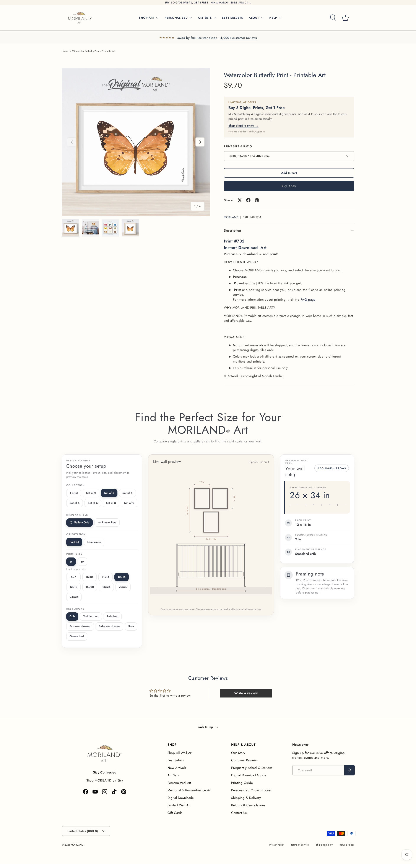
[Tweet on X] (239, 200)
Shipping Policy (324, 844)
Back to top (206, 727)
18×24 (106, 587)
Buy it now (288, 186)
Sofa (131, 626)
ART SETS (205, 18)
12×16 (121, 577)
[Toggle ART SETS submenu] (214, 17)
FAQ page (308, 299)
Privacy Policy (276, 844)
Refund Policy (347, 844)
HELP (273, 18)
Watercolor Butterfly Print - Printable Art (93, 51)
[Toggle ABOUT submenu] (262, 17)
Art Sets (173, 775)
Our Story (238, 752)
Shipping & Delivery (246, 797)
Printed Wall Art (179, 805)
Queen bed (77, 636)
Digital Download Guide (248, 775)
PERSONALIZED (176, 18)
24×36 (74, 597)
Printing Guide (242, 782)
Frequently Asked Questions (251, 767)
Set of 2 (91, 493)
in (71, 562)
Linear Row (109, 522)
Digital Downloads (180, 797)
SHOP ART (146, 18)
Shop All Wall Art (179, 752)
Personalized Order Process (251, 790)
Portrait (74, 542)
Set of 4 (127, 493)
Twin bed (112, 616)
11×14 (105, 577)
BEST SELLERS (232, 18)
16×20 (90, 587)
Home (65, 51)
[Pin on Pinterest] (257, 200)
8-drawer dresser (109, 626)
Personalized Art (179, 782)
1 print (74, 493)
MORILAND (231, 217)
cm (82, 562)
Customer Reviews (244, 760)
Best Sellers (175, 760)
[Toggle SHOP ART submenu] (157, 17)
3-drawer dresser (80, 626)
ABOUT (254, 18)
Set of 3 (109, 493)
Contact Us (239, 812)
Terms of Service (300, 844)
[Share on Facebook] (248, 200)
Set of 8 (111, 503)
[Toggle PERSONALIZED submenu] (190, 17)
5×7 (73, 577)
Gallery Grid (81, 522)
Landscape (94, 542)
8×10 (89, 577)
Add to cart (289, 173)
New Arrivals (176, 767)
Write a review (246, 693)
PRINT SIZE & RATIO (238, 146)
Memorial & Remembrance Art (189, 790)
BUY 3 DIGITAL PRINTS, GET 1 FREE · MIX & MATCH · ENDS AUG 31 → (208, 3)
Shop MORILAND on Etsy (104, 780)
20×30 (123, 587)
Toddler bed (91, 616)
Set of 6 (93, 503)
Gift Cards (174, 812)
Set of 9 (129, 503)
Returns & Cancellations (248, 805)
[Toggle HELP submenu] (280, 17)
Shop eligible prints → (243, 126)
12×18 (73, 587)
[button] (345, 18)
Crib (72, 616)
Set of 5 (75, 503)
